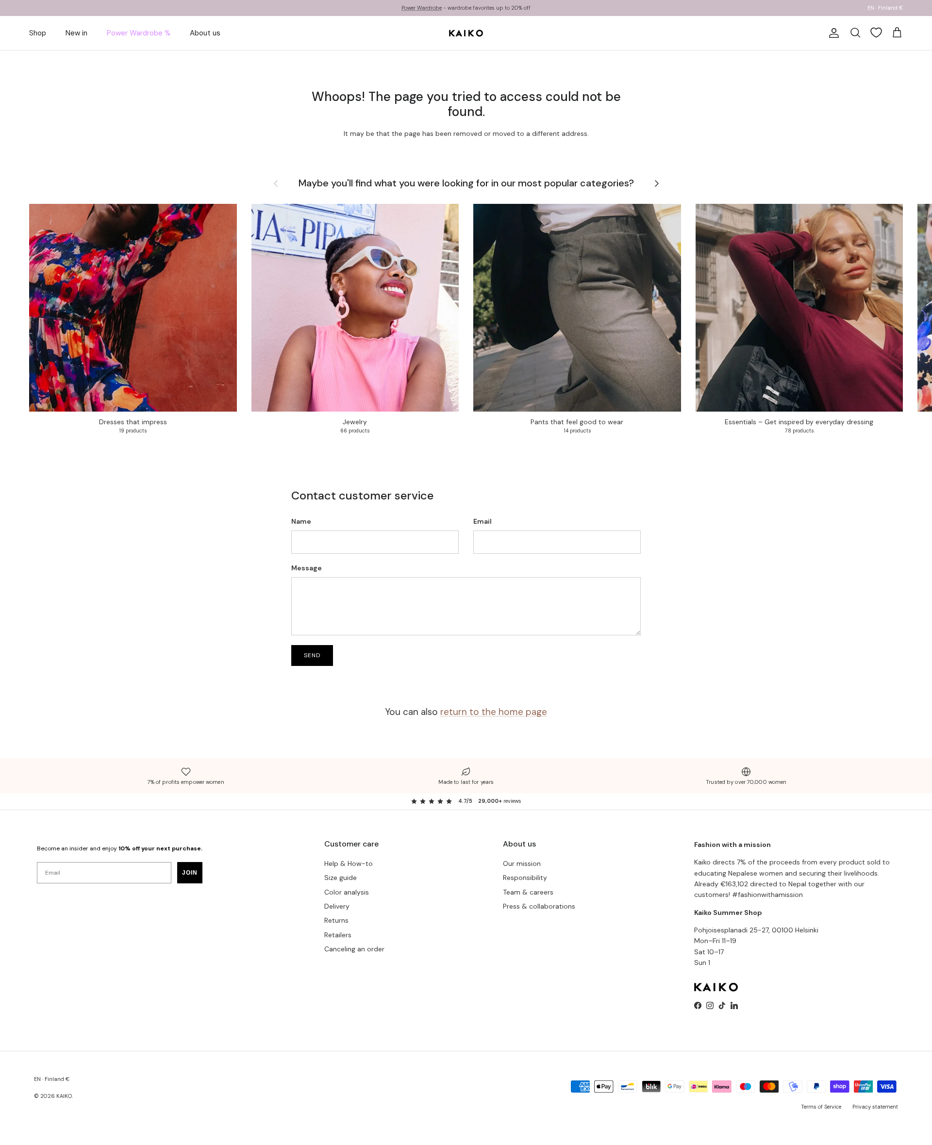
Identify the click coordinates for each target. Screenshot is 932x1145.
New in (76, 33)
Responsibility (525, 877)
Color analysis (346, 892)
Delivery (337, 906)
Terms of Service (821, 1106)
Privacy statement (875, 1106)
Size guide (340, 877)
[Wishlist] (876, 32)
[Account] (832, 33)
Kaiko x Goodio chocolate (411, 7)
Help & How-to (348, 863)
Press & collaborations (539, 906)
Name (301, 521)
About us (205, 33)
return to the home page (493, 712)
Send (312, 655)
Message (306, 568)
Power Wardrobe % (138, 33)
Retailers (337, 934)
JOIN (190, 872)
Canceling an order (354, 949)
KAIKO (64, 1096)
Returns (336, 920)
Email (482, 521)
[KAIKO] (466, 33)
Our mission (522, 863)
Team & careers (528, 892)
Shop (37, 33)
